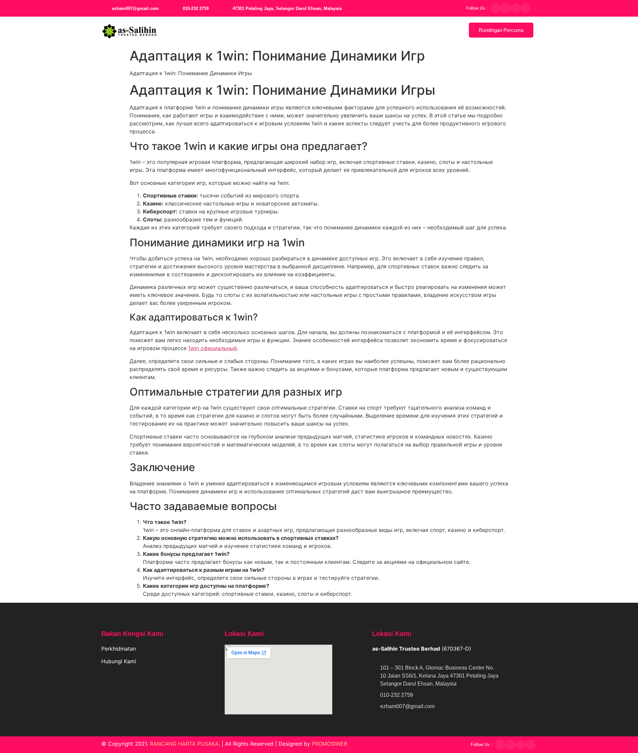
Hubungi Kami (119, 661)
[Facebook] (496, 8)
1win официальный (212, 348)
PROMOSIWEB (329, 743)
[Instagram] (516, 8)
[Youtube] (526, 8)
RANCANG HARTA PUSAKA (184, 743)
